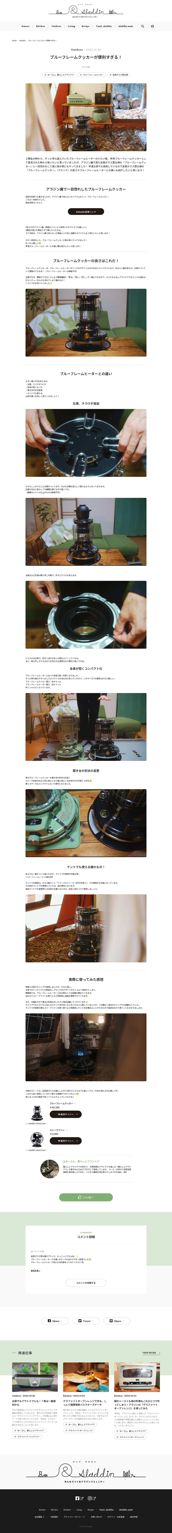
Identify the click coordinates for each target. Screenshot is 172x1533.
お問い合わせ (96, 1516)
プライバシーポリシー (73, 1516)
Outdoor (56, 26)
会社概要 (38, 1516)
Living (71, 26)
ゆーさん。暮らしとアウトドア (61, 74)
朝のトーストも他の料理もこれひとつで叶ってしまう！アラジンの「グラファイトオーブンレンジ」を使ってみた (137, 1404)
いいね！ (88, 1197)
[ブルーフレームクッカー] (37, 1112)
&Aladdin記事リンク (86, 211)
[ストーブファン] (37, 1139)
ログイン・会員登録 (116, 1516)
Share (55, 1321)
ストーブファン (57, 1130)
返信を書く (35, 1270)
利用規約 (54, 1516)
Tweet (86, 1321)
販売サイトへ (67, 1114)
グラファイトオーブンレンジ (81, 1430)
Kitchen (40, 26)
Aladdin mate (125, 26)
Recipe (85, 26)
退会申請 (133, 1516)
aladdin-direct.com (36, 1123)
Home (14, 40)
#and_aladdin (104, 26)
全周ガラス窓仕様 (120, 74)
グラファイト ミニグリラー (28, 1436)
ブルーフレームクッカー (93, 74)
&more (26, 26)
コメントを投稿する (86, 1282)
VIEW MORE (149, 1353)
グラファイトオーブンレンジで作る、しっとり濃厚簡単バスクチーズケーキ (85, 1402)
